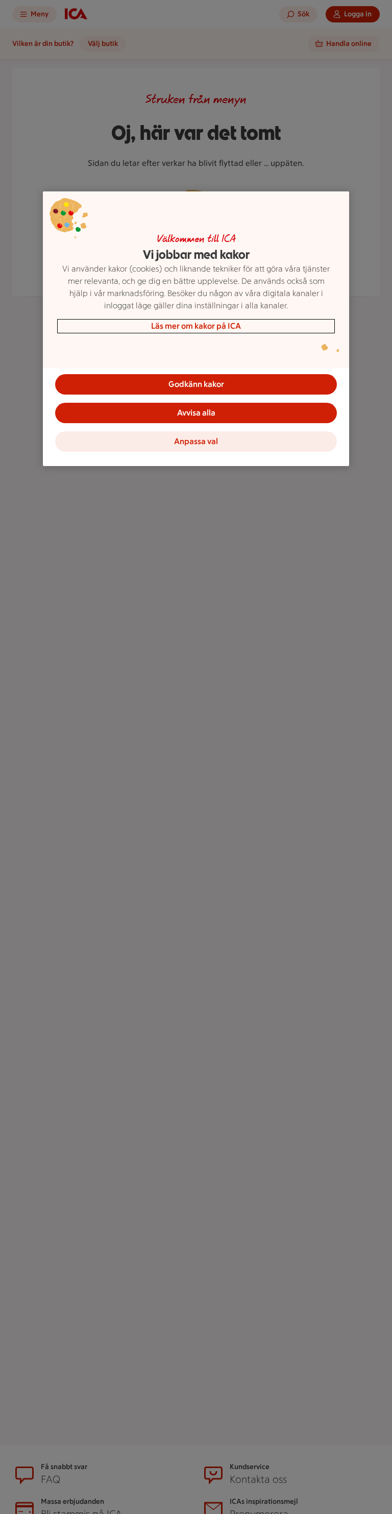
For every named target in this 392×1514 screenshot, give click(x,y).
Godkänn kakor (196, 384)
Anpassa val (196, 441)
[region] (196, 328)
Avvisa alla (196, 413)
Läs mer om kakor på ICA (196, 326)
